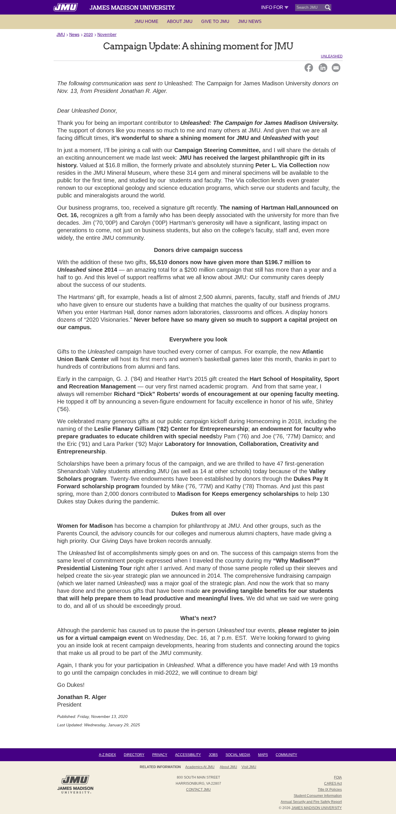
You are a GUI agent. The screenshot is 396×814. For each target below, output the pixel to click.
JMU (61, 34)
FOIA (338, 777)
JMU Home (146, 21)
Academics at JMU (200, 767)
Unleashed (332, 56)
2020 (88, 34)
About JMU (179, 21)
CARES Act (333, 783)
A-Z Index (107, 755)
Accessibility (188, 755)
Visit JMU (248, 767)
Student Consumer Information (318, 796)
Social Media (238, 755)
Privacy (159, 755)
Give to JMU (215, 21)
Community (286, 755)
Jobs (213, 755)
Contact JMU (198, 790)
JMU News (249, 21)
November (107, 34)
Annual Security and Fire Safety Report (311, 802)
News (74, 34)
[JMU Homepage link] (75, 793)
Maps (263, 755)
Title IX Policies (330, 790)
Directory (134, 755)
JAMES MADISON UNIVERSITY (316, 808)
